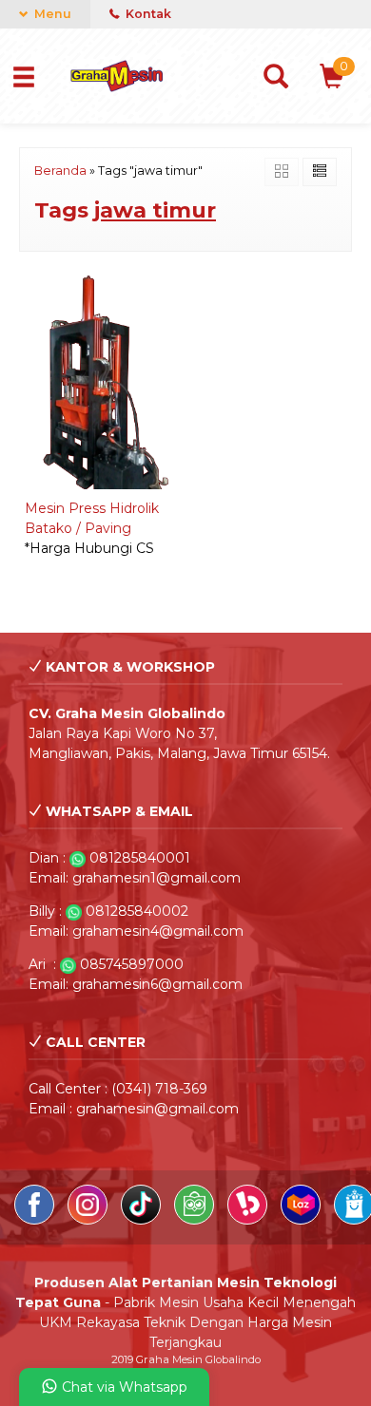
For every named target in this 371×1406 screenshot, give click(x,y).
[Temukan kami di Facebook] (36, 1219)
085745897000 (132, 964)
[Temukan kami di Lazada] (302, 1219)
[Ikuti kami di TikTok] (143, 1219)
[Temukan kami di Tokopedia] (196, 1219)
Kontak (147, 14)
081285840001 (139, 857)
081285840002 (137, 911)
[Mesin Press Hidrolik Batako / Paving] (101, 380)
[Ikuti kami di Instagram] (89, 1219)
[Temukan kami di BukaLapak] (249, 1219)
